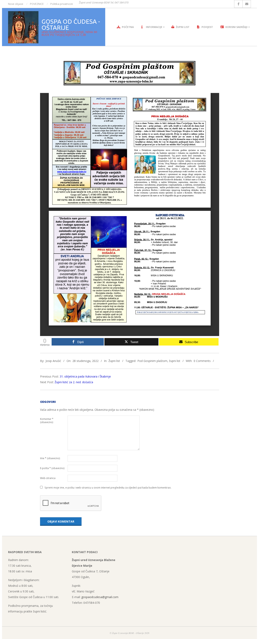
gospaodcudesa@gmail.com (99, 597)
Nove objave (15, 4)
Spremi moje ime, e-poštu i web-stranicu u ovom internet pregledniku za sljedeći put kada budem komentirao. (108, 487)
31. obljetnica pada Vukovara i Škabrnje (85, 376)
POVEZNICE (37, 4)
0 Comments (202, 361)
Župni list (114, 361)
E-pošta (52, 468)
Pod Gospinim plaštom (152, 361)
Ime (50, 458)
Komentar (46, 420)
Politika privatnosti (61, 4)
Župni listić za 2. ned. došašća (74, 382)
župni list (174, 361)
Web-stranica (47, 478)
